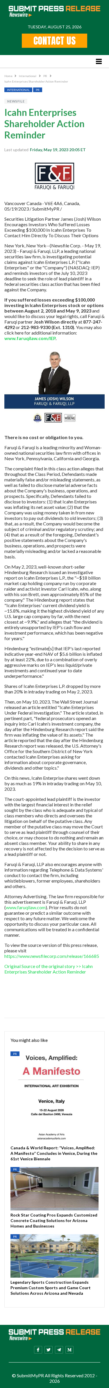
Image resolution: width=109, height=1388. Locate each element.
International (28, 76)
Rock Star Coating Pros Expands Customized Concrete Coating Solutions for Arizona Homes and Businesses (53, 1220)
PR (45, 76)
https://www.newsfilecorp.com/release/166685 (51, 956)
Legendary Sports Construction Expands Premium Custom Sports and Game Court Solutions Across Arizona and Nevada (50, 1288)
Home (8, 76)
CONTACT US (54, 41)
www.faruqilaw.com (26, 907)
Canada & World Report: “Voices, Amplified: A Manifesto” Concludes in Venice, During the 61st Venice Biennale (53, 1153)
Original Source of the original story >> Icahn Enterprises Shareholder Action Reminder (48, 968)
